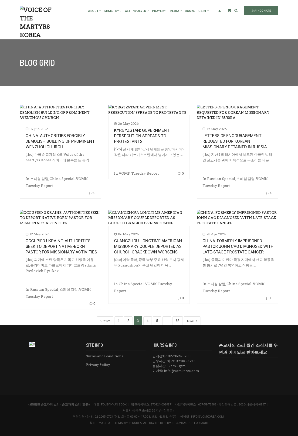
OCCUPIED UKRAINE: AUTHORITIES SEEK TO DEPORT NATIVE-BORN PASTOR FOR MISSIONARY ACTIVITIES (61, 246)
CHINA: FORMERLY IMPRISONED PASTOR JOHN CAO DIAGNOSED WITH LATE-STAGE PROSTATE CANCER (238, 246)
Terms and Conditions (104, 356)
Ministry (111, 11)
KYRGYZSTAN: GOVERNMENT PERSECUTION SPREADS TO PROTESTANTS (141, 136)
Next (191, 320)
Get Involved (135, 11)
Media (174, 11)
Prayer (158, 11)
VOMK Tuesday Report (139, 173)
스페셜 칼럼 (39, 179)
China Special (62, 179)
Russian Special (221, 179)
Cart (202, 11)
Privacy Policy (98, 365)
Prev (106, 320)
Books (190, 11)
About (93, 11)
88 (178, 321)
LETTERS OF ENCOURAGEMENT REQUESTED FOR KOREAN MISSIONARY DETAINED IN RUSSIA (235, 141)
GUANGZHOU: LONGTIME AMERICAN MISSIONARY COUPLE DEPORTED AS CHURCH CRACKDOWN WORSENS (148, 246)
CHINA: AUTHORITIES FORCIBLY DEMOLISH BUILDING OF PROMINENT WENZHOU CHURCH (60, 141)
